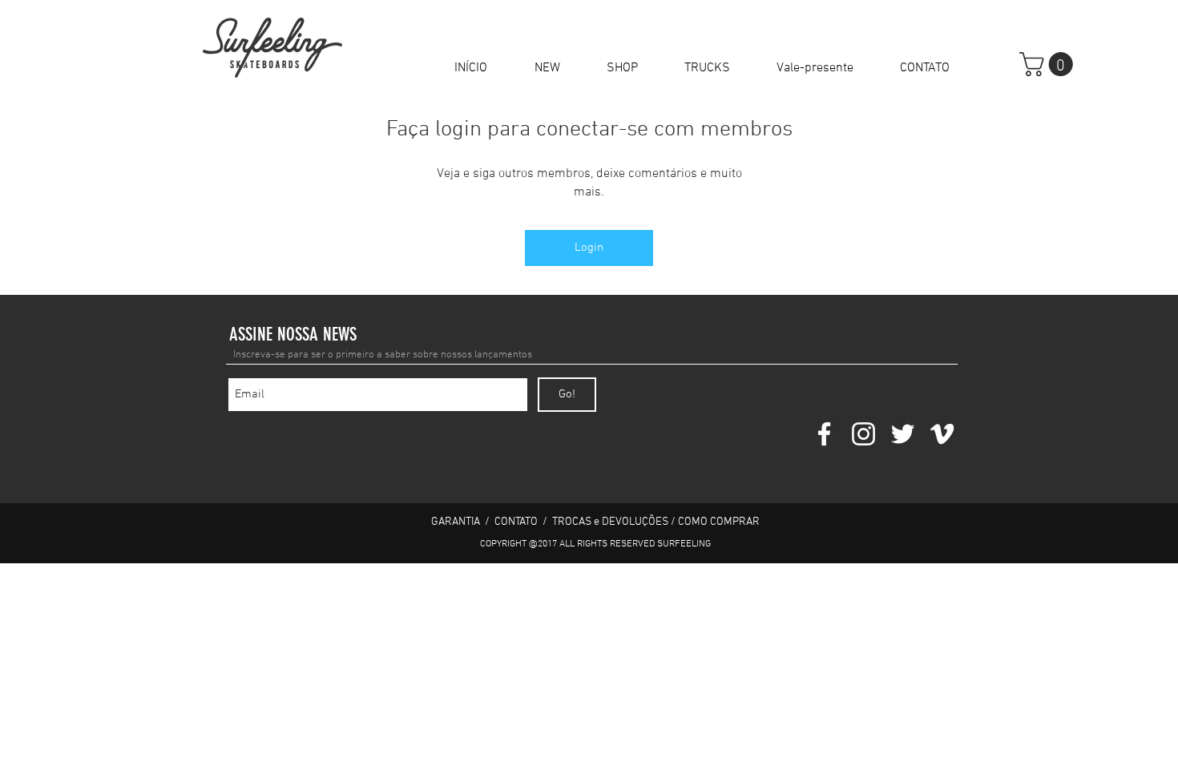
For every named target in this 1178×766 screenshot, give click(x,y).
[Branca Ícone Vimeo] (942, 434)
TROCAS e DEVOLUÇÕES (610, 522)
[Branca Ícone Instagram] (863, 434)
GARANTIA (456, 522)
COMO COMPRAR (719, 522)
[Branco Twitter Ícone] (902, 434)
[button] (622, 68)
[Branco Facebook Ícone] (824, 434)
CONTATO (516, 522)
